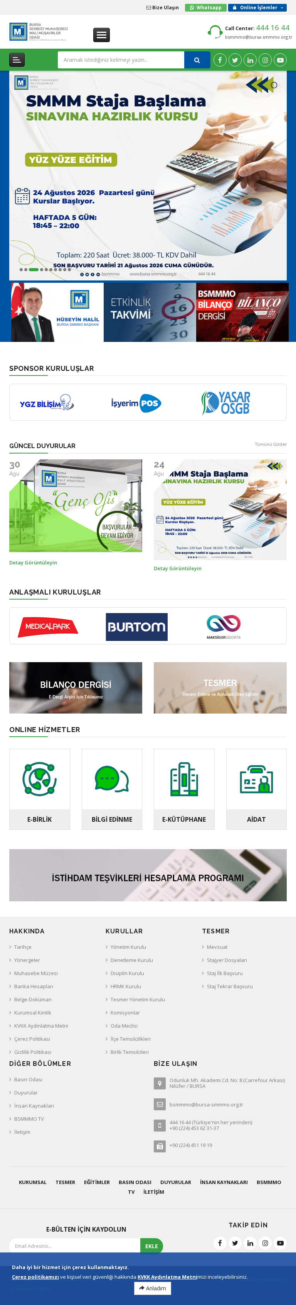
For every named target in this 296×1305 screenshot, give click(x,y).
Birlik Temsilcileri (130, 1051)
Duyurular (26, 1092)
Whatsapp (209, 7)
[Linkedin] (250, 59)
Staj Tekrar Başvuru (230, 986)
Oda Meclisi (124, 1025)
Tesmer (65, 1182)
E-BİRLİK (39, 819)
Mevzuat (217, 946)
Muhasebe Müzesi (36, 973)
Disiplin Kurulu (127, 973)
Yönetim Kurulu (128, 946)
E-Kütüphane (184, 819)
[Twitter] (235, 59)
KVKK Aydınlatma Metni (41, 1025)
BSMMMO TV (29, 1118)
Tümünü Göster (271, 444)
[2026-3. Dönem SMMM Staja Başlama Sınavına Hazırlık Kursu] (148, 176)
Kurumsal (33, 1182)
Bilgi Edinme (112, 819)
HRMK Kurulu (126, 986)
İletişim (22, 1131)
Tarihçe (23, 946)
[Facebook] (220, 59)
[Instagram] (265, 59)
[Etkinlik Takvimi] (150, 310)
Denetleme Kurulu (132, 960)
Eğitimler (97, 1182)
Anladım (155, 1288)
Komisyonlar (125, 1012)
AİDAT (256, 819)
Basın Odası (28, 1079)
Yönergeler (27, 960)
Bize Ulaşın (165, 7)
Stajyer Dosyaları (227, 960)
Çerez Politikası (32, 1038)
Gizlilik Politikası (32, 1051)
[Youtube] (280, 59)
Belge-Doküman (33, 999)
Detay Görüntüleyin (33, 568)
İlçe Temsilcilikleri (131, 1038)
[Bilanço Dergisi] (242, 310)
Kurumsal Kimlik (32, 1012)
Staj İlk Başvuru (225, 973)
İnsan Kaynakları (34, 1105)
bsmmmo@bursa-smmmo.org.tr (259, 37)
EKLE (151, 1246)
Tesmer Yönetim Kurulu (138, 999)
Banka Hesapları (33, 986)
